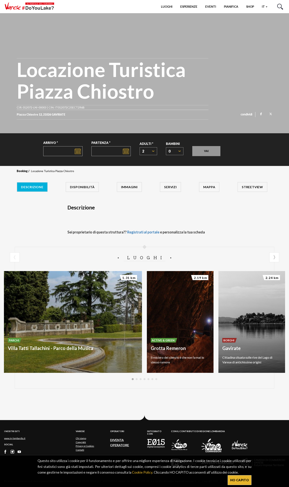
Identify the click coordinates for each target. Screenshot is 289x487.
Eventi (210, 6)
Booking (22, 171)
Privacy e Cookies (85, 445)
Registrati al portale (143, 232)
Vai (206, 151)
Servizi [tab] (170, 187)
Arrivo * (50, 142)
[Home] (31, 6)
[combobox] (148, 151)
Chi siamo (81, 438)
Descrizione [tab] (32, 187)
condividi (246, 114)
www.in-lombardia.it (14, 438)
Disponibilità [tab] (82, 187)
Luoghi (166, 6)
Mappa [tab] (209, 187)
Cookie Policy (142, 472)
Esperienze (188, 6)
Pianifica (231, 6)
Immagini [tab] (129, 187)
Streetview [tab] (252, 187)
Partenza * (100, 142)
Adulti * (146, 143)
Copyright (81, 442)
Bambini (173, 143)
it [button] (263, 6)
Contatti (80, 449)
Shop (250, 6)
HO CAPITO (239, 480)
